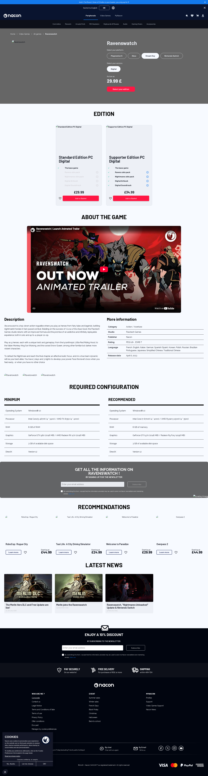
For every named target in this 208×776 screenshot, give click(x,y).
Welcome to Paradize (117, 544)
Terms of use (37, 713)
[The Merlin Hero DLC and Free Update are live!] (28, 588)
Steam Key (150, 56)
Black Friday (93, 710)
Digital (114, 69)
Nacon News (151, 710)
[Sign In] (202, 15)
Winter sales (94, 702)
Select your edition (121, 89)
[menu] (104, 15)
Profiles (149, 698)
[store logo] (12, 15)
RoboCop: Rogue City (17, 544)
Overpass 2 (162, 544)
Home (12, 34)
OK (104, 8)
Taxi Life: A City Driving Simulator (73, 544)
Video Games (24, 34)
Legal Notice (37, 706)
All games (37, 34)
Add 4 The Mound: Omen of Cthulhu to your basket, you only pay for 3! (104, 2)
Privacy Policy (37, 717)
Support (149, 702)
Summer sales (94, 698)
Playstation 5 (116, 56)
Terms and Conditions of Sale (43, 710)
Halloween (93, 717)
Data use (71, 494)
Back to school (95, 721)
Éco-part (35, 725)
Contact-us (36, 702)
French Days (94, 706)
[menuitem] (91, 15)
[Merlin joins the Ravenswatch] (79, 588)
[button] (60, 198)
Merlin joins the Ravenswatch (71, 604)
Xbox (134, 56)
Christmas (93, 713)
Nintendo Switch (171, 56)
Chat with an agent (112, 750)
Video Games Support (155, 706)
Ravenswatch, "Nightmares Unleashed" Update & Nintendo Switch (127, 606)
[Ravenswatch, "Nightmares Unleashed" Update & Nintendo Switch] (129, 588)
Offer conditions (38, 721)
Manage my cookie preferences (44, 729)
